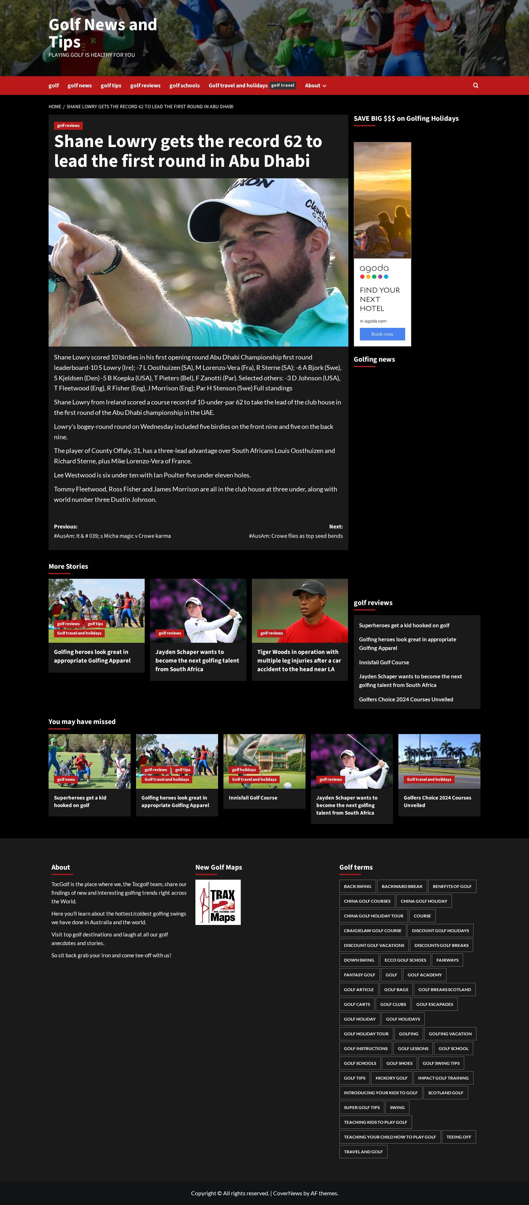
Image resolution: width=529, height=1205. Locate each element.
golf (54, 86)
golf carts (357, 1004)
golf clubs (393, 1004)
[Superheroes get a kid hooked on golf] (90, 761)
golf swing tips (441, 1063)
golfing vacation (450, 1033)
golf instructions (366, 1048)
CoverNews (287, 1193)
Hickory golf (392, 1078)
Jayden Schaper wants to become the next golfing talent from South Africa (197, 661)
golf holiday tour (366, 1033)
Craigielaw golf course (373, 930)
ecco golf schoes (405, 960)
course (422, 915)
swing (397, 1107)
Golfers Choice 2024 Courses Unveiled (406, 699)
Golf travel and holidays (251, 86)
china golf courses (367, 901)
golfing (409, 1033)
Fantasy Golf (359, 974)
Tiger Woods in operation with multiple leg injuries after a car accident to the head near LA (299, 661)
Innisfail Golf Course (384, 662)
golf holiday (360, 1019)
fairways (447, 960)
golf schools (184, 86)
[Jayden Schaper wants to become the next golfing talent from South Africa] (198, 611)
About (312, 86)
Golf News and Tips (103, 33)
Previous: (112, 531)
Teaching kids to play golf (375, 1122)
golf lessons (413, 1048)
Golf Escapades (434, 1004)
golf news (80, 86)
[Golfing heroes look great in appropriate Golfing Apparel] (97, 611)
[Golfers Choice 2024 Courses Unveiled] (439, 761)
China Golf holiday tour (373, 915)
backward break (402, 886)
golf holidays (244, 770)
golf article (359, 989)
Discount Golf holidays (440, 930)
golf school (454, 1048)
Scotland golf (446, 1092)
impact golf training (443, 1078)
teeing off (459, 1137)
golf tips (111, 86)
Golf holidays (403, 1019)
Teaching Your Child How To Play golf (390, 1137)
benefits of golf (452, 886)
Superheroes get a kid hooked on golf (404, 625)
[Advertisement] (382, 479)
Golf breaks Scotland (445, 989)
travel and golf (363, 1151)
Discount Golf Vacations (374, 945)
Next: (296, 531)
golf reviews (145, 86)
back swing (357, 886)
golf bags (396, 989)
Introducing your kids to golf (381, 1092)
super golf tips (362, 1107)
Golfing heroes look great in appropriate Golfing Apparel (92, 656)
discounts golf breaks (442, 945)
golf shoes (399, 1063)
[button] (475, 85)
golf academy (425, 974)
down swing (359, 960)
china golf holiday (424, 901)
